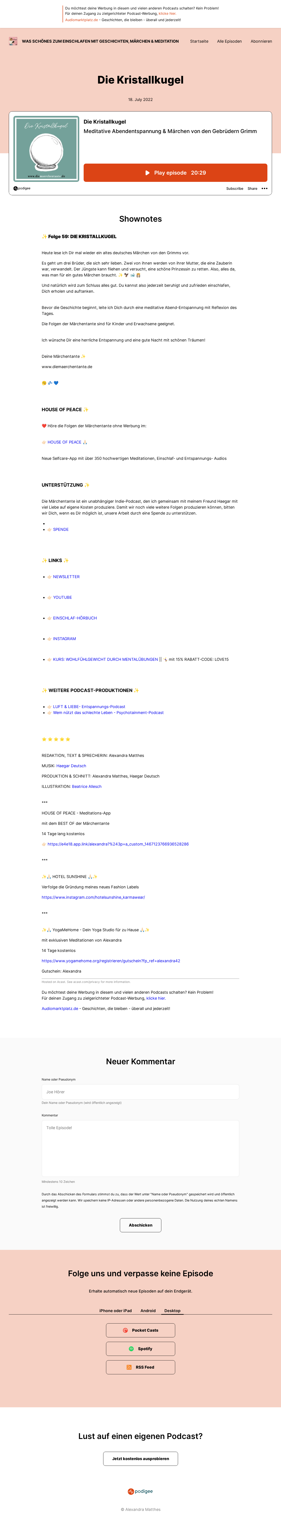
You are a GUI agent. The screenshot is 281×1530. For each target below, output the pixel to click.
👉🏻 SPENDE (58, 529)
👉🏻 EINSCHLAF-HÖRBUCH (72, 618)
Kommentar (50, 1115)
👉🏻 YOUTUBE (59, 597)
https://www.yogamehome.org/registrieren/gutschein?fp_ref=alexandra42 (111, 961)
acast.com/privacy (86, 982)
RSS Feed (145, 1367)
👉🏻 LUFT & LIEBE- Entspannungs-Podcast (86, 706)
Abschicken (140, 1225)
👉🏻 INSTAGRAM (61, 638)
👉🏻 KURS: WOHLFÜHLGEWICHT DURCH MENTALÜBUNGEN (103, 659)
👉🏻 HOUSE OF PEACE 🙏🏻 (64, 442)
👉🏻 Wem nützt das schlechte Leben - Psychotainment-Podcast (105, 712)
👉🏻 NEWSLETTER (63, 576)
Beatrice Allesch (87, 786)
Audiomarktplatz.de (81, 20)
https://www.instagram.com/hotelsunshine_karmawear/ (93, 897)
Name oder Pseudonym (59, 1079)
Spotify (145, 1348)
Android (148, 1310)
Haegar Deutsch (71, 765)
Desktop (172, 1310)
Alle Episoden (229, 41)
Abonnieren (261, 41)
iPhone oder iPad (115, 1310)
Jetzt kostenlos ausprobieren (140, 1458)
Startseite (199, 41)
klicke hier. (167, 13)
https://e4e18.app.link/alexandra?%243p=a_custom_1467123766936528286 (118, 844)
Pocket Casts (145, 1330)
